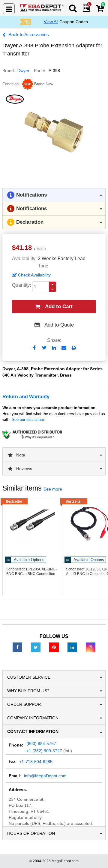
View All (51, 21)
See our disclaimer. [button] (28, 419)
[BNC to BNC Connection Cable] (32, 523)
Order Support (25, 704)
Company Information (32, 717)
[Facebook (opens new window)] (17, 647)
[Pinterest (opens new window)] (54, 647)
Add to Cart (59, 306)
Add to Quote (59, 325)
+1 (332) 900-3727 (44, 750)
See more (53, 489)
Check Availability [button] (34, 275)
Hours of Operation (31, 833)
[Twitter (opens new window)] (35, 647)
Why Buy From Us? (28, 690)
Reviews (24, 468)
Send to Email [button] (64, 348)
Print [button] (73, 347)
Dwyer (23, 70)
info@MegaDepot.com (45, 775)
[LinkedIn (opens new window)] (72, 647)
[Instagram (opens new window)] (90, 647)
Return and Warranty (26, 396)
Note (20, 455)
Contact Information (32, 731)
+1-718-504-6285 (35, 761)
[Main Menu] (9, 8)
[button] (52, 284)
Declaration (30, 222)
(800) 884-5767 (41, 743)
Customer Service (28, 677)
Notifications (31, 195)
